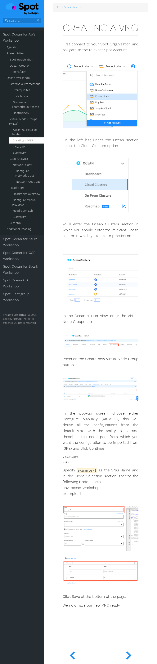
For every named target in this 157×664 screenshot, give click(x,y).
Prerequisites (15, 53)
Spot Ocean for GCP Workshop (19, 256)
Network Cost (22, 165)
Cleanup (15, 223)
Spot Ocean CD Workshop (15, 283)
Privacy (7, 314)
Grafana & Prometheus (25, 84)
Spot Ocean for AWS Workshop (19, 37)
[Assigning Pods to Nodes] (72, 654)
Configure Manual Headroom (24, 202)
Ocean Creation (20, 65)
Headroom (17, 188)
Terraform (19, 71)
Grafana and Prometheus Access (25, 105)
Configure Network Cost (24, 173)
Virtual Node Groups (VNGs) (23, 121)
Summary (19, 152)
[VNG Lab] (129, 654)
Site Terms (20, 314)
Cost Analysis (19, 159)
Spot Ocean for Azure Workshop (20, 242)
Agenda (11, 47)
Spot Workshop (67, 7)
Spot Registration (21, 59)
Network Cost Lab (28, 181)
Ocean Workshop (18, 78)
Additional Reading (19, 229)
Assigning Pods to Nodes (24, 132)
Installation (20, 96)
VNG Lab (19, 146)
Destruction (21, 113)
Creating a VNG (23, 140)
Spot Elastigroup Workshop (16, 297)
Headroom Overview (26, 194)
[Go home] (22, 9)
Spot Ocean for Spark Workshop (20, 269)
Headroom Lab (23, 210)
